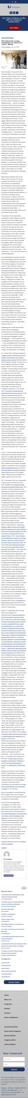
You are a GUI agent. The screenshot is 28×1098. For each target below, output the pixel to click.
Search (24, 888)
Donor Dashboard (11, 1017)
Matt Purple (16, 730)
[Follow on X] (14, 13)
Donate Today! (14, 982)
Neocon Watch (5, 968)
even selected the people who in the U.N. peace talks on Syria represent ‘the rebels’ (13, 547)
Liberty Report (10, 1044)
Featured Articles (7, 38)
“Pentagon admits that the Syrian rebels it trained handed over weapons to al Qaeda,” (14, 736)
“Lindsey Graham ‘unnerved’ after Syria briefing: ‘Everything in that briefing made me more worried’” (13, 358)
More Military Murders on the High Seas (12, 924)
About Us (7, 999)
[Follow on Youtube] (17, 13)
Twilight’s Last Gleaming (8, 914)
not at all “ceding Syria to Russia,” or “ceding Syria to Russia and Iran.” (13, 765)
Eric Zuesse (6, 47)
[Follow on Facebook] (11, 13)
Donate (7, 1008)
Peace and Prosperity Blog (8, 971)
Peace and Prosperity (12, 1031)
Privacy (3, 1088)
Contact (7, 1013)
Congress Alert (5, 962)
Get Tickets (14, 28)
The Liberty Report (6, 974)
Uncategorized (5, 976)
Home (6, 995)
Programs (8, 1004)
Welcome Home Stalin (7, 909)
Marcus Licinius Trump (7, 919)
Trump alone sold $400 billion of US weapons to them (13, 786)
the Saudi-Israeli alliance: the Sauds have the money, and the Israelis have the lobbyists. (14, 816)
